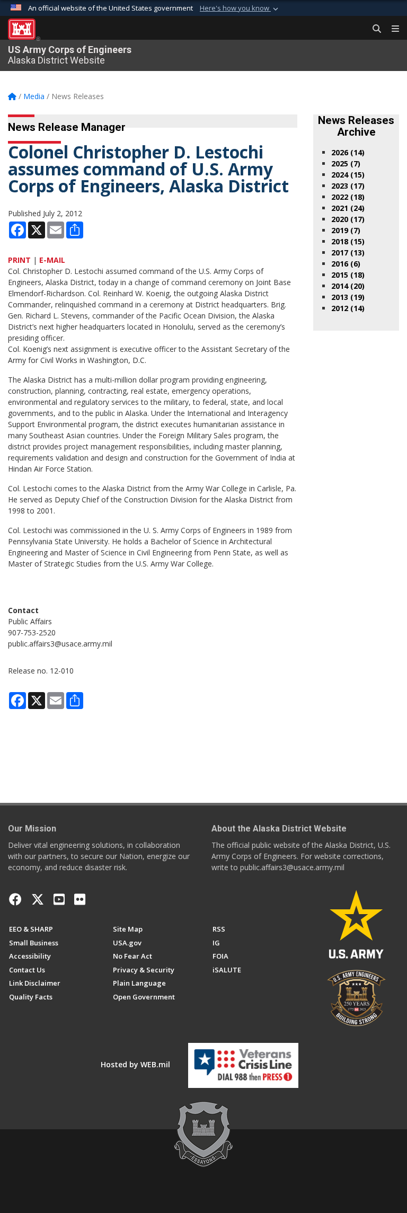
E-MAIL (52, 260)
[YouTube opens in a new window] (59, 899)
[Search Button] (373, 29)
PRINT (19, 260)
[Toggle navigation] (391, 29)
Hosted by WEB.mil (135, 1064)
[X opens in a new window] (37, 899)
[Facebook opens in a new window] (15, 899)
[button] (240, 8)
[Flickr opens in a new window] (79, 899)
